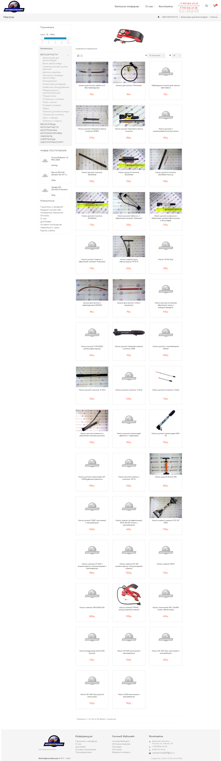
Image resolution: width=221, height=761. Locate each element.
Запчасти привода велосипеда (53, 76)
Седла (46, 108)
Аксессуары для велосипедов (194, 17)
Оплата (44, 216)
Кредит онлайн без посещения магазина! (51, 211)
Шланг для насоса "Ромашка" (129, 85)
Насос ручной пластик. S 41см (92, 390)
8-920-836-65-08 (189, 8)
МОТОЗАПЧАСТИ (49, 127)
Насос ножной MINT (166, 564)
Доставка (45, 222)
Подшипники (49, 96)
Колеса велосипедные (54, 84)
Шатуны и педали (52, 121)
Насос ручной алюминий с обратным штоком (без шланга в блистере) (166, 218)
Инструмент (50, 81)
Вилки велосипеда (52, 64)
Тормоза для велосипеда (56, 112)
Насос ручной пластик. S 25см (165, 390)
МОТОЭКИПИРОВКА (51, 133)
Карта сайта (47, 231)
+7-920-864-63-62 (189, 3)
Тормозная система (53, 115)
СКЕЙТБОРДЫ (48, 139)
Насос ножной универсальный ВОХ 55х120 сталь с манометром (129, 523)
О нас (43, 219)
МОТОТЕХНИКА (48, 130)
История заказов (121, 744)
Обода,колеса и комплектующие (51, 91)
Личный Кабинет (120, 741)
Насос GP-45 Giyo (165, 259)
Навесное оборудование (56, 87)
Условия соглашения (51, 225)
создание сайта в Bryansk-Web (166, 758)
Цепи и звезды (50, 118)
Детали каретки (52, 72)
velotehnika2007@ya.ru (163, 753)
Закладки (117, 747)
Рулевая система (52, 105)
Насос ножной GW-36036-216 (92, 607)
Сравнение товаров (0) (86, 49)
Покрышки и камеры (53, 99)
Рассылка (117, 750)
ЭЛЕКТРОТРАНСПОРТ (52, 142)
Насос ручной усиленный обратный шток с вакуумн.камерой (166, 305)
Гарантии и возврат (51, 207)
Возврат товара (121, 752)
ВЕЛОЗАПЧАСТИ (170, 17)
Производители (83, 752)
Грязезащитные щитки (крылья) (55, 68)
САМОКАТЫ (46, 136)
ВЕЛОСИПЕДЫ (48, 124)
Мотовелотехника (48, 758)
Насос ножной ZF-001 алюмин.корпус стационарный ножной (128, 566)
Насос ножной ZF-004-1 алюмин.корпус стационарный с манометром (92, 566)
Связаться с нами (49, 228)
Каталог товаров (127, 6)
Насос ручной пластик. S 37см (128, 390)
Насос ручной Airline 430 (166, 477)
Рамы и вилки (50, 102)
